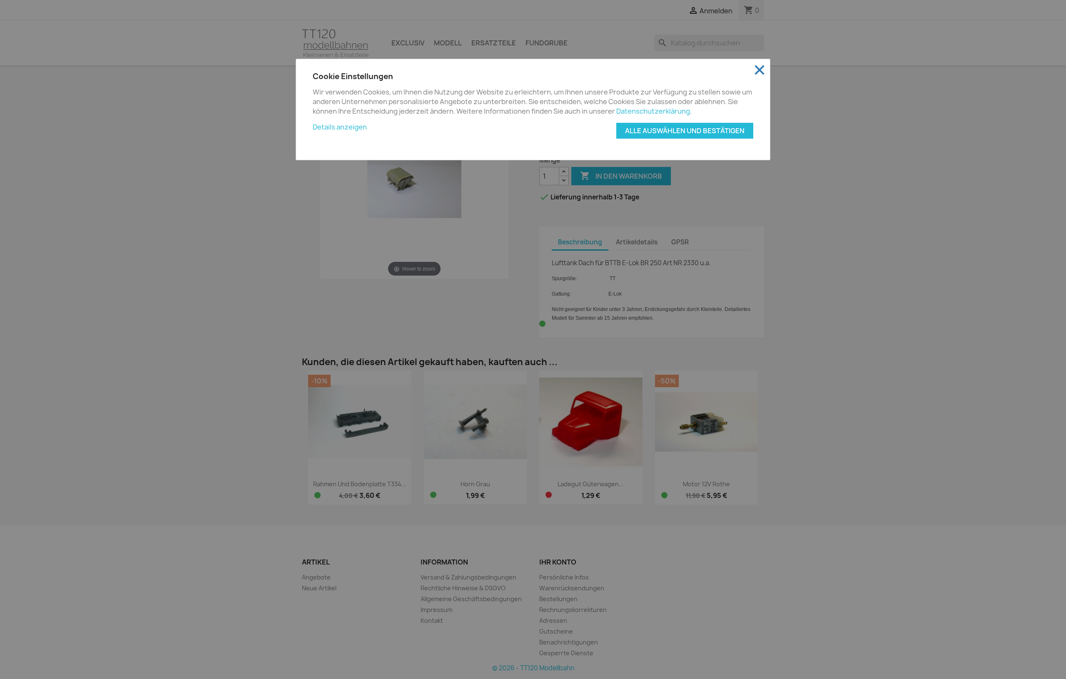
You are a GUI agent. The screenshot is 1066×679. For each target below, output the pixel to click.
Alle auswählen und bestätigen (685, 130)
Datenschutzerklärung (653, 111)
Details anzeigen (340, 127)
